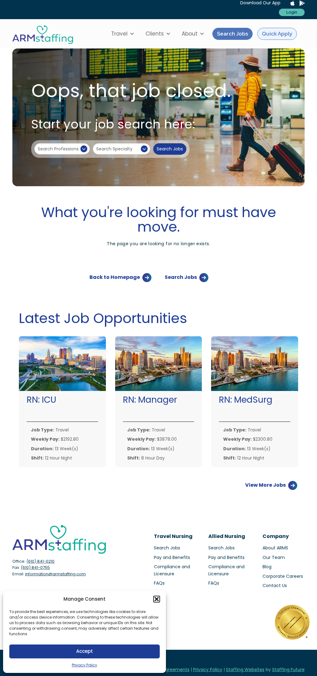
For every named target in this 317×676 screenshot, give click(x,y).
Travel (119, 33)
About (190, 33)
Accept (84, 651)
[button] (157, 599)
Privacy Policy (84, 665)
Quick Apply (277, 34)
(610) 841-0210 (40, 561)
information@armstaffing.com (55, 574)
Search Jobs (232, 34)
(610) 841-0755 (35, 567)
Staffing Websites (245, 669)
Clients (154, 33)
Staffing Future (288, 669)
